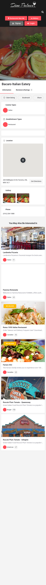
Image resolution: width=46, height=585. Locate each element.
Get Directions (36, 181)
